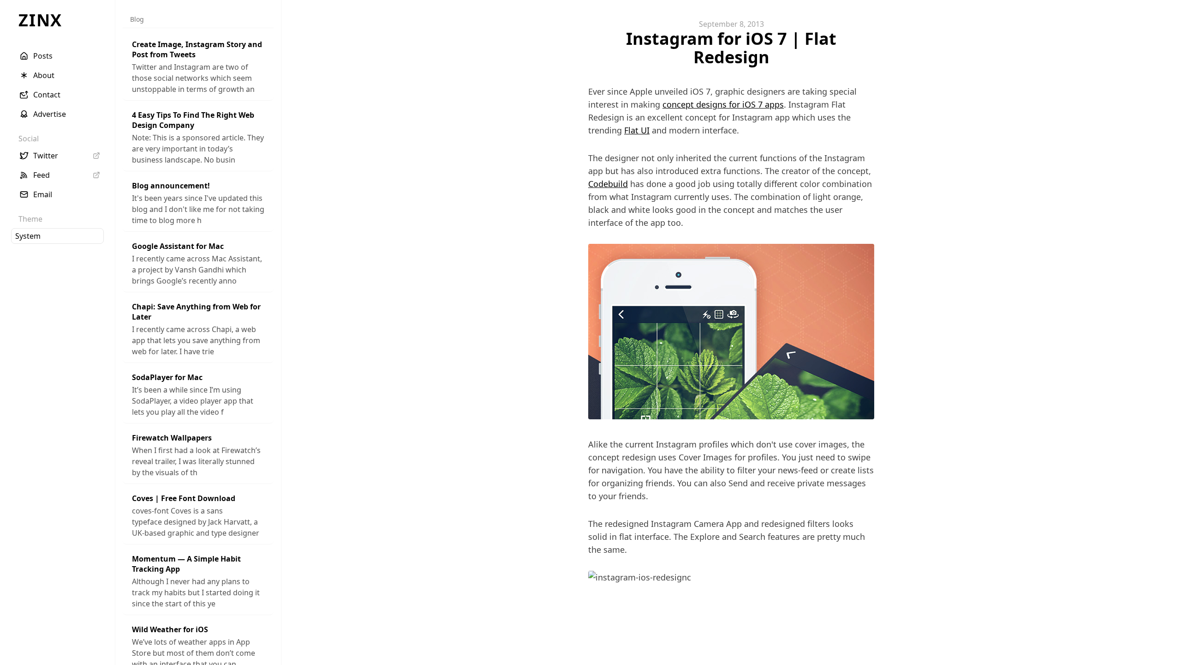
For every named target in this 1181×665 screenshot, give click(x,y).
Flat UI (637, 130)
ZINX (40, 20)
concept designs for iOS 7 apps (723, 104)
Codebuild (608, 183)
